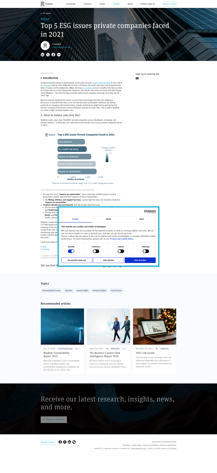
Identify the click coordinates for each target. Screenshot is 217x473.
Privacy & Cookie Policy (168, 445)
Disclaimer (126, 445)
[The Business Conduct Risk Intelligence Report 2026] (108, 341)
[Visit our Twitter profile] (65, 442)
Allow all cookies (140, 260)
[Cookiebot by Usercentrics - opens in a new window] (146, 211)
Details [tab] (108, 219)
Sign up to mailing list (55, 420)
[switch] (96, 251)
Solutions (87, 4)
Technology (71, 4)
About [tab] (141, 219)
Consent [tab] (75, 219)
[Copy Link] (59, 54)
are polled (87, 88)
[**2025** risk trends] (154, 341)
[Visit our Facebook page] (60, 442)
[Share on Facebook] (53, 54)
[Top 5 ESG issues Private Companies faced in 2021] (81, 158)
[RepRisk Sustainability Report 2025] (62, 341)
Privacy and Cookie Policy (121, 239)
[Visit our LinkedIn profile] (69, 442)
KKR (44, 247)
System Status (136, 445)
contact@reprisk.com (61, 47)
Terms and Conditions (150, 445)
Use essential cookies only (77, 260)
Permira (46, 249)
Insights (116, 4)
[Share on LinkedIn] (42, 54)
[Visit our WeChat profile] (74, 442)
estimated (47, 85)
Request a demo (169, 4)
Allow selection (108, 260)
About (130, 4)
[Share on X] (48, 54)
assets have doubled (101, 83)
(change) (173, 448)
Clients (102, 4)
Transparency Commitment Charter (164, 441)
